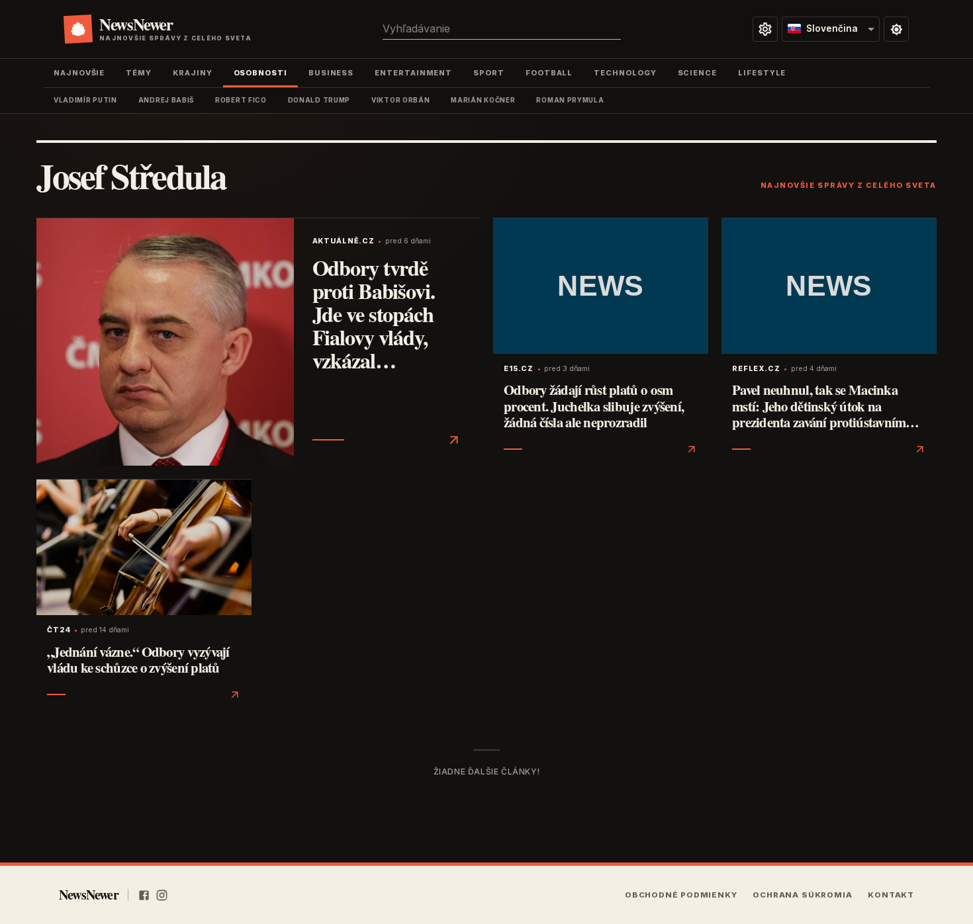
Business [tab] (330, 72)
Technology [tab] (625, 72)
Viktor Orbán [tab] (400, 100)
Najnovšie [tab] (79, 72)
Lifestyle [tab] (762, 72)
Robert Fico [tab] (241, 100)
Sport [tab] (488, 72)
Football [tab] (549, 72)
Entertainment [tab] (413, 72)
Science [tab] (697, 72)
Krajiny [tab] (192, 72)
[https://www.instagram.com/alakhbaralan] (162, 895)
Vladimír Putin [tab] (85, 100)
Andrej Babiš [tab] (166, 100)
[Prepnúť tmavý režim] (896, 29)
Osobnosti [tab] (260, 72)
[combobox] (502, 29)
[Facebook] (144, 895)
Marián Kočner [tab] (483, 100)
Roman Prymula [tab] (570, 100)
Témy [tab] (139, 72)
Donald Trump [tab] (319, 100)
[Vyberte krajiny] (765, 29)
